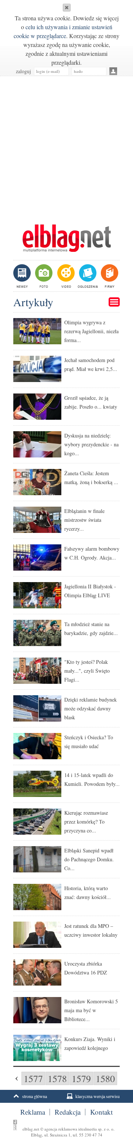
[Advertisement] (66, 146)
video (65, 276)
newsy (23, 276)
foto (43, 276)
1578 (57, 1078)
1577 (33, 1078)
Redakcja (68, 1112)
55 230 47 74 (90, 1135)
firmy (109, 276)
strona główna (34, 1096)
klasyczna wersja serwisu (97, 1096)
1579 (81, 1078)
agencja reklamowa (60, 1129)
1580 (105, 1078)
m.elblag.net (66, 238)
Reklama (32, 1112)
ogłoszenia (87, 276)
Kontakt (101, 1112)
